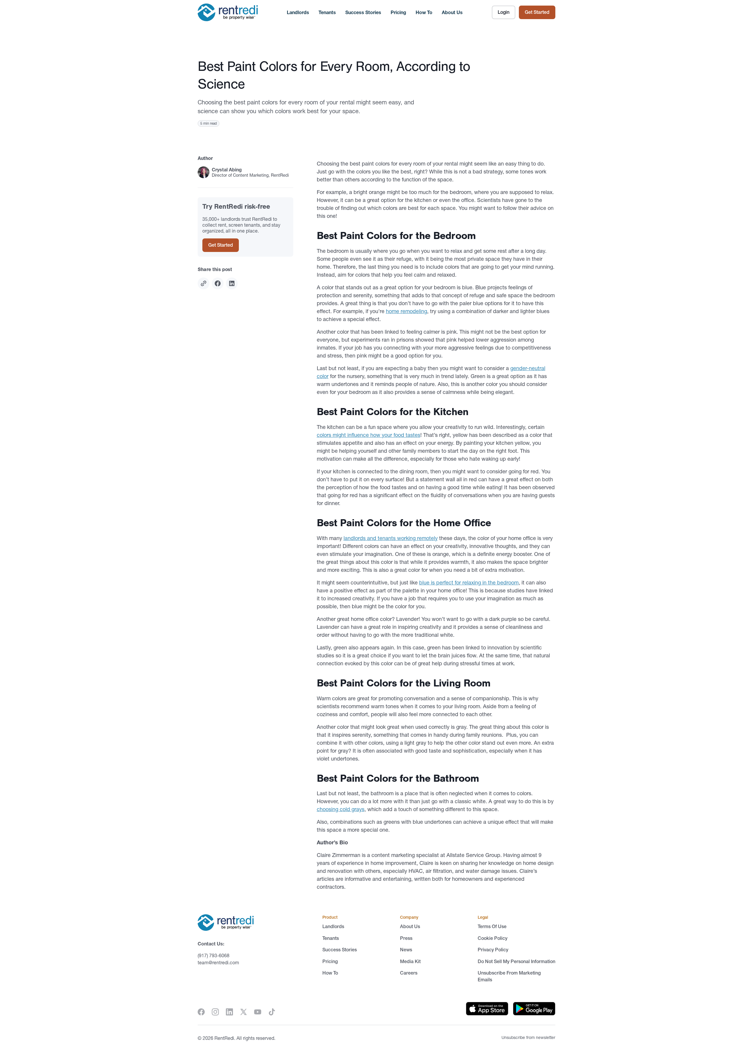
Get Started (537, 12)
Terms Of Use (492, 926)
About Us (452, 12)
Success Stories (363, 12)
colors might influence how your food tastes (368, 435)
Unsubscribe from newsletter (528, 1037)
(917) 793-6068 (213, 955)
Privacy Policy (493, 950)
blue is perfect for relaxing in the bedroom (469, 582)
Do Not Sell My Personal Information (516, 961)
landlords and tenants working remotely (391, 538)
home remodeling (406, 311)
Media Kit (410, 961)
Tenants (327, 12)
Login (503, 12)
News (406, 950)
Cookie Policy (492, 938)
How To (424, 12)
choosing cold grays (340, 809)
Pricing (398, 12)
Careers (408, 973)
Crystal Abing (227, 170)
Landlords (298, 12)
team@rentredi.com (218, 962)
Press (406, 938)
